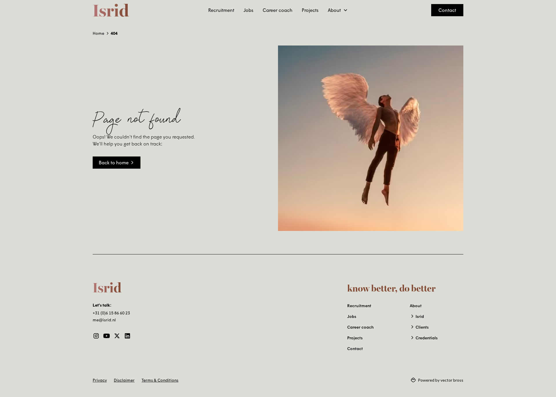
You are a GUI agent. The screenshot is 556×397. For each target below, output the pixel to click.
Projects (310, 10)
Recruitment (221, 10)
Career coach (277, 10)
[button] (337, 10)
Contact (447, 10)
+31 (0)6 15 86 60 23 (111, 312)
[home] (111, 10)
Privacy (100, 380)
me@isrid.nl (104, 319)
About (416, 305)
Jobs (248, 10)
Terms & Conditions (160, 380)
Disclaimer (124, 380)
